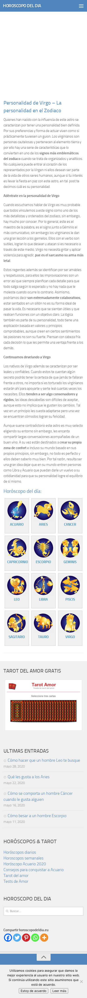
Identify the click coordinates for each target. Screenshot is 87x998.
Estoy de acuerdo (33, 991)
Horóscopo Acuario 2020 (24, 863)
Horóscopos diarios (19, 852)
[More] (44, 938)
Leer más (59, 991)
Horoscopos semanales (23, 858)
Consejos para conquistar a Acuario (33, 869)
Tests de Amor (15, 881)
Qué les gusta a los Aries (28, 776)
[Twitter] (17, 938)
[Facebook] (8, 938)
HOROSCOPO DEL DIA (22, 5)
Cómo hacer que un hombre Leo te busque (44, 760)
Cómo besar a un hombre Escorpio (37, 815)
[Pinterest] (26, 938)
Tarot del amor (16, 875)
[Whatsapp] (35, 938)
